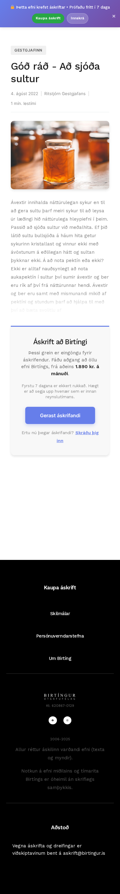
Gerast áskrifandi (60, 415)
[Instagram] (67, 720)
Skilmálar (60, 613)
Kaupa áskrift (48, 18)
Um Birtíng (60, 658)
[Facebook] (53, 720)
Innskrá (77, 18)
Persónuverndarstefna (60, 636)
